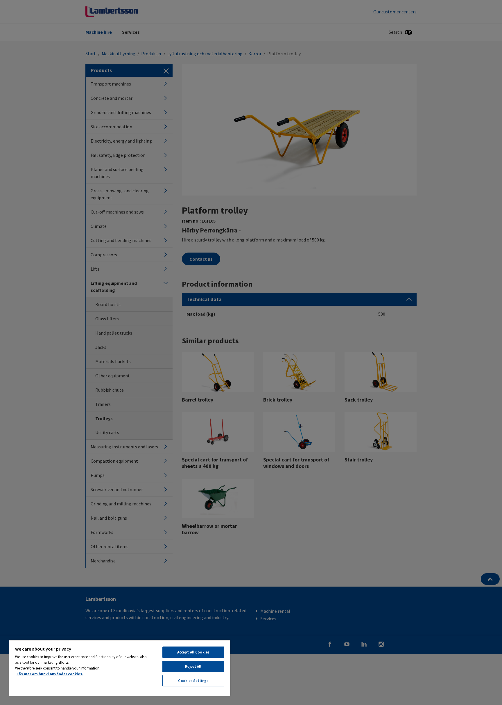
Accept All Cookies (193, 652)
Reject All (193, 666)
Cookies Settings (193, 680)
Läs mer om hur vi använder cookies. (50, 674)
